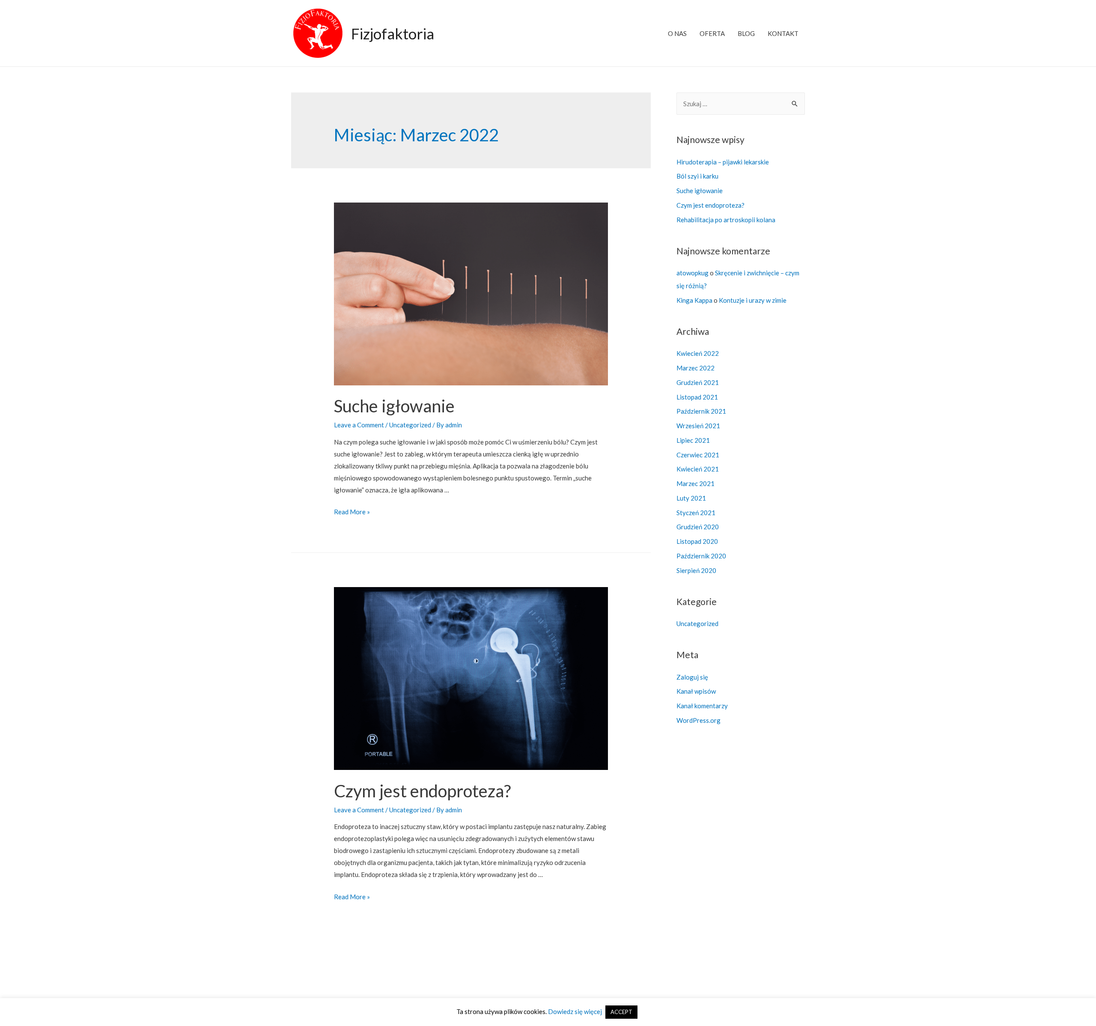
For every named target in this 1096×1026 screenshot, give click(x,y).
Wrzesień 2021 (698, 425)
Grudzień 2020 (697, 527)
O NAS (677, 33)
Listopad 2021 (697, 397)
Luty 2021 (691, 498)
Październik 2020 (701, 556)
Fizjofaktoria (392, 33)
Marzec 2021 (695, 483)
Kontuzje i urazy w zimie (752, 300)
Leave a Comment (359, 425)
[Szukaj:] (740, 103)
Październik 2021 (701, 411)
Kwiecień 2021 (697, 469)
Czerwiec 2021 (697, 455)
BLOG (746, 33)
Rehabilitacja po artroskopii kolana (725, 220)
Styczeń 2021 (695, 512)
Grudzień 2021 (697, 382)
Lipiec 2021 (693, 440)
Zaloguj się (692, 677)
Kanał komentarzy (702, 706)
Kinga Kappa (694, 300)
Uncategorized (410, 425)
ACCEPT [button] (621, 1011)
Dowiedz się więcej (574, 1011)
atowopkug (692, 273)
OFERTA (712, 33)
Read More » (352, 512)
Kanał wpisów (696, 691)
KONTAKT (783, 33)
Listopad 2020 (697, 541)
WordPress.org (698, 720)
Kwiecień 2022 (697, 353)
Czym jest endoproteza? (422, 791)
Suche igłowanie (394, 406)
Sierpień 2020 (696, 570)
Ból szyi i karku (697, 176)
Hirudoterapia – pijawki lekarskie (722, 162)
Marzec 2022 (695, 368)
